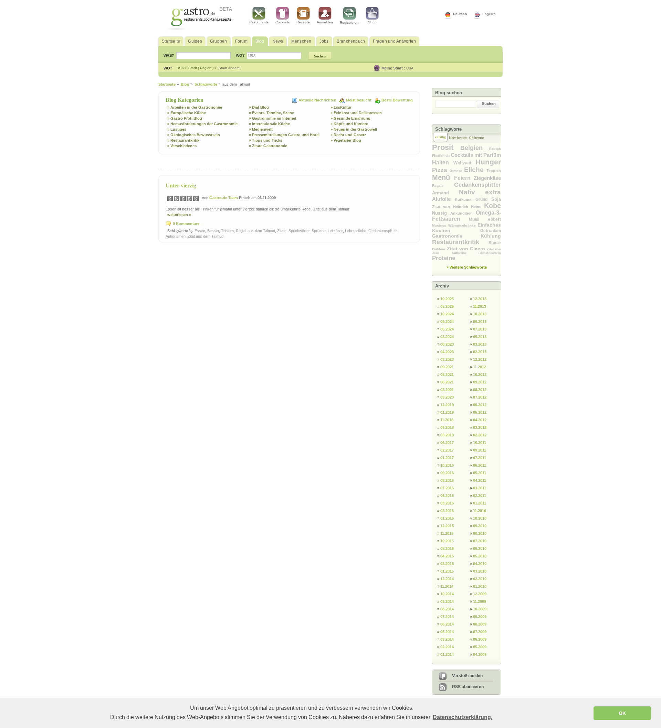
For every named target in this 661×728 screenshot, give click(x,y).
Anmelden (325, 22)
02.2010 (479, 579)
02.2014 (447, 647)
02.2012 (479, 435)
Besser (213, 231)
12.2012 (479, 359)
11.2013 (479, 306)
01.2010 (479, 586)
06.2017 (447, 443)
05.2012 (479, 412)
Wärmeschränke (463, 225)
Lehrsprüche (355, 231)
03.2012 (479, 427)
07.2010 (479, 541)
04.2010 (479, 564)
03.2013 (479, 344)
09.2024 (447, 321)
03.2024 (447, 337)
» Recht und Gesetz (348, 135)
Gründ (483, 199)
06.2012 (479, 405)
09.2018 (447, 427)
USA (409, 68)
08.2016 (447, 480)
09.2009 (479, 617)
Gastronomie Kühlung (466, 236)
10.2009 (479, 609)
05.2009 (479, 647)
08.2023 (447, 344)
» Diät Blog (259, 107)
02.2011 (479, 495)
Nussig (441, 213)
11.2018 (446, 420)
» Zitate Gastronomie (268, 146)
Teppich (493, 171)
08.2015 (447, 548)
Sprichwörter (298, 231)
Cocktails (282, 22)
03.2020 (447, 397)
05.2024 (447, 329)
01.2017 (447, 458)
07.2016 (447, 488)
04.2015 (447, 556)
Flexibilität (441, 155)
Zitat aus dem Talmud (205, 236)
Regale (443, 185)
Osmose (457, 171)
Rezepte (303, 22)
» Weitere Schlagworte (467, 267)
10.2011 (479, 443)
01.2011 (479, 503)
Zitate (281, 231)
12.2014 (447, 579)
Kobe (492, 205)
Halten (442, 162)
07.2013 (479, 329)
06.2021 (447, 382)
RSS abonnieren (468, 686)
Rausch (495, 149)
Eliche (475, 169)
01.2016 (447, 518)
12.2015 (447, 526)
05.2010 (479, 556)
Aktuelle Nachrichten (317, 100)
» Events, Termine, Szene (271, 113)
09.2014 (447, 601)
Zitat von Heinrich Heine (458, 207)
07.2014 (447, 617)
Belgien (474, 147)
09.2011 (479, 450)
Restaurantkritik (460, 242)
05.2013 (479, 337)
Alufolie (443, 199)
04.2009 (479, 654)
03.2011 (479, 488)
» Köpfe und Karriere (349, 124)
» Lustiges (176, 129)
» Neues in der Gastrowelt (353, 129)
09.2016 (447, 473)
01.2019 (447, 412)
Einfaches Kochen (466, 227)
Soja (496, 199)
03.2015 (447, 564)
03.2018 (447, 435)
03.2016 (447, 503)
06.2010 (479, 548)
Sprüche (319, 231)
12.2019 (447, 405)
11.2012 (479, 367)
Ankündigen (463, 213)
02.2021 (447, 390)
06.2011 (479, 465)
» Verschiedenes (182, 146)
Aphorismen (176, 236)
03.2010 (479, 571)
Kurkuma (465, 199)
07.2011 (479, 458)
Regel (240, 231)
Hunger (488, 162)
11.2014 (446, 586)
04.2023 (447, 352)
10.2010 (479, 518)
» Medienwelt (261, 129)
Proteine (443, 258)
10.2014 (447, 594)
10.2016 (447, 465)
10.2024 (447, 314)
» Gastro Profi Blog (184, 118)
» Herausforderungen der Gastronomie (202, 124)
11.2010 (479, 511)
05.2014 (447, 632)
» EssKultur (341, 107)
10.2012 (479, 374)
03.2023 (447, 359)
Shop (372, 22)
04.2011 (479, 480)
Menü (443, 177)
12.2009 (479, 594)
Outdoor (439, 249)
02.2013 (479, 352)
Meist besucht (359, 100)
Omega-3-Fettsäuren (466, 216)
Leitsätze (335, 231)
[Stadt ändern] (229, 68)
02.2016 (447, 511)
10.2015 (447, 541)
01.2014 (447, 654)
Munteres (440, 225)
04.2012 (479, 420)
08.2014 (447, 609)
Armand (445, 192)
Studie (495, 242)
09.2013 (479, 321)
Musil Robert (485, 219)
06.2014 (447, 624)
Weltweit (464, 162)
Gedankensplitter (382, 231)
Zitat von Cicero (467, 248)
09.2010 (479, 526)
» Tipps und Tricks (265, 140)
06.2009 (479, 639)
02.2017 (447, 450)
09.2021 (447, 367)
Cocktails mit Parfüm (476, 155)
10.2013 (479, 314)
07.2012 (479, 397)
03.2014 (447, 639)
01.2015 (447, 571)
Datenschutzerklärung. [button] (462, 717)
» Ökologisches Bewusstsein (193, 135)
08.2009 (479, 624)
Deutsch (460, 14)
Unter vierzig (181, 185)
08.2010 (479, 533)
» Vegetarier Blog (345, 140)
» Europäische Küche (186, 113)
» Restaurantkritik (183, 140)
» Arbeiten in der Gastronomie (194, 107)
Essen (200, 231)
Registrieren (349, 22)
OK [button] (622, 713)
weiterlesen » (179, 215)
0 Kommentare (186, 223)
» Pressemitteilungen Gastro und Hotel (284, 135)
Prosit (446, 147)
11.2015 (446, 533)
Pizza (441, 170)
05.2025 (447, 306)
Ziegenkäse (487, 178)
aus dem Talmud (261, 231)
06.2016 (447, 495)
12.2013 (479, 299)
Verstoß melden (467, 675)
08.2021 (447, 374)
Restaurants (259, 22)
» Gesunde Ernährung (350, 118)
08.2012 (479, 390)
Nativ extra (480, 192)
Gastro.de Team (224, 198)
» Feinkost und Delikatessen (356, 113)
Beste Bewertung (397, 100)
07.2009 (479, 632)
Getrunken (490, 230)
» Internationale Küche (269, 124)
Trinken (227, 231)
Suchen (489, 103)
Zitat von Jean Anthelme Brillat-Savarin (466, 251)
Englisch (489, 14)
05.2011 (479, 473)
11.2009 (479, 601)
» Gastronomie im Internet (272, 118)
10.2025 (447, 299)
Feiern (464, 178)
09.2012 (479, 382)
